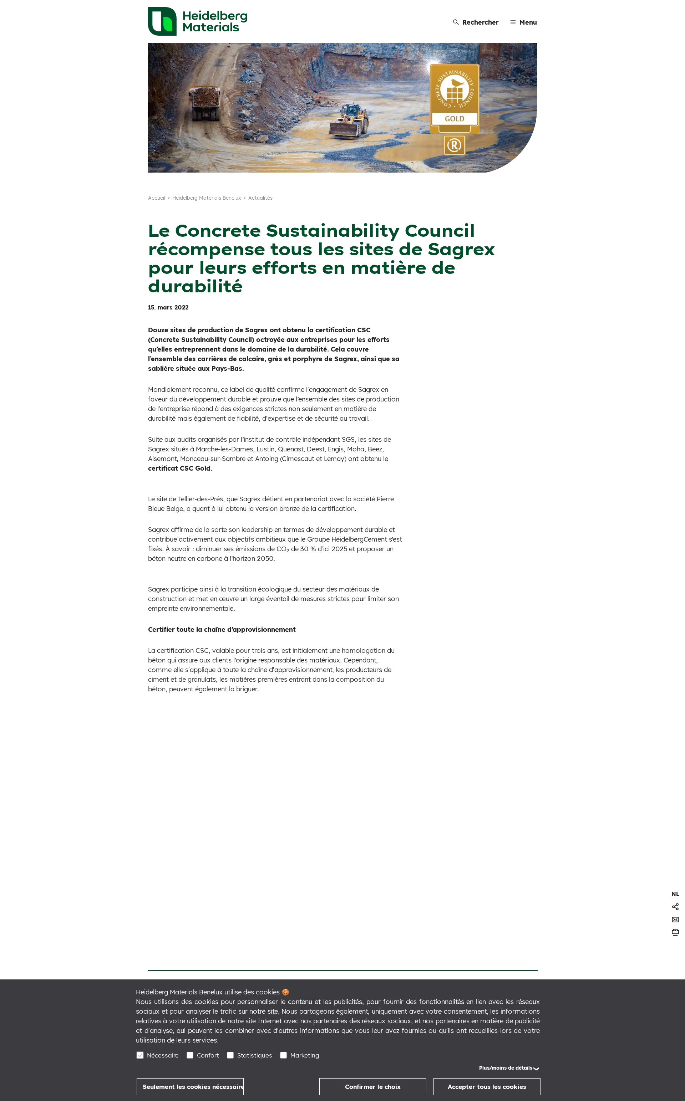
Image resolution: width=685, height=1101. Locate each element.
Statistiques (254, 1055)
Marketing (304, 1055)
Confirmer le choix (373, 1086)
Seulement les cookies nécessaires (193, 1086)
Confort (208, 1055)
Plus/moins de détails (505, 1068)
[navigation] (675, 893)
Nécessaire (163, 1055)
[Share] (675, 906)
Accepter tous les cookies (487, 1086)
